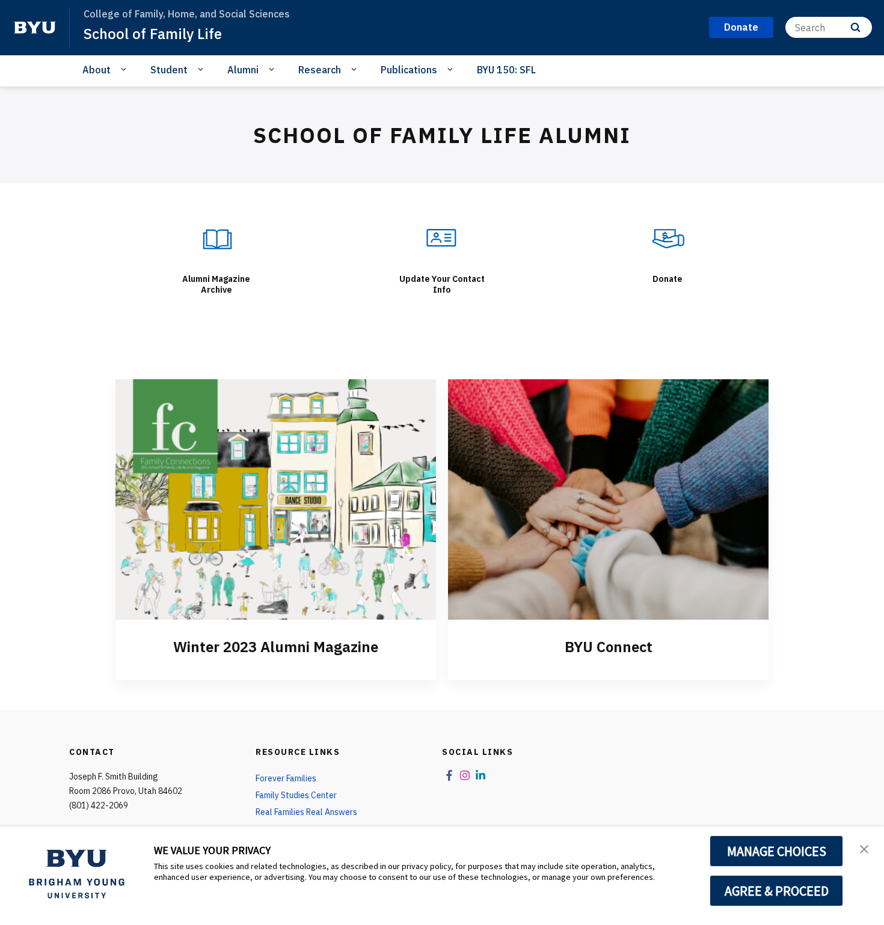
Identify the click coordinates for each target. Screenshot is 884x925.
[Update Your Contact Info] (442, 237)
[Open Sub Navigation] (125, 69)
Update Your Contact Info (442, 284)
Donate (667, 278)
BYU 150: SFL (506, 70)
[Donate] (667, 237)
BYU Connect (608, 646)
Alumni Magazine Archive (216, 284)
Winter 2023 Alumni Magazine (275, 646)
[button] (864, 848)
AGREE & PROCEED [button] (777, 890)
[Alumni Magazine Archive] (216, 237)
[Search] (855, 27)
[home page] (35, 28)
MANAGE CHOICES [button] (776, 851)
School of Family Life (153, 33)
